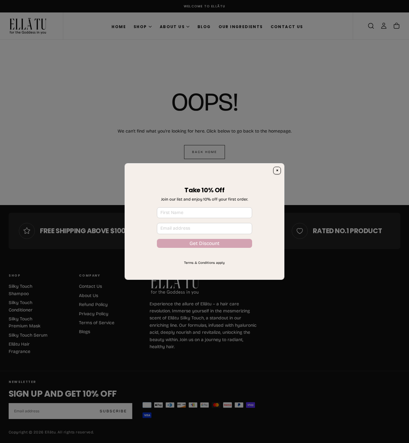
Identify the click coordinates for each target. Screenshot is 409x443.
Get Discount (204, 255)
